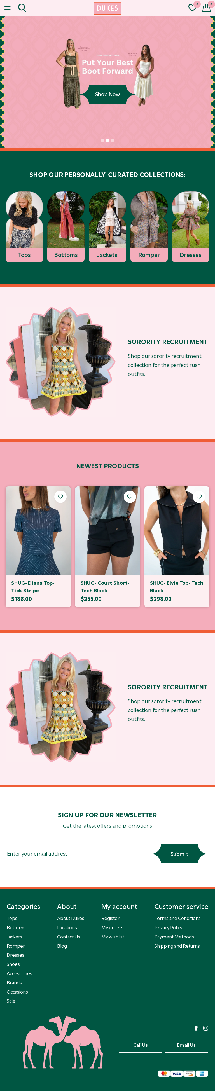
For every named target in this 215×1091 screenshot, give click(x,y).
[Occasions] (61, 362)
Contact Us (68, 937)
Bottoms (16, 927)
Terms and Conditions (178, 918)
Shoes (13, 964)
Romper (16, 946)
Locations (67, 927)
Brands (14, 982)
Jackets (14, 937)
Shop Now (107, 94)
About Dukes (70, 918)
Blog (62, 946)
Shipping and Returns (177, 946)
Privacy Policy (168, 927)
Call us (140, 1045)
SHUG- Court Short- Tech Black (105, 587)
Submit (179, 854)
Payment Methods (174, 937)
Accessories (19, 973)
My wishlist (112, 937)
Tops (12, 918)
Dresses (15, 955)
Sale (11, 1001)
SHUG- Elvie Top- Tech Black (177, 587)
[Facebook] (196, 1028)
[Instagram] (205, 1028)
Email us (186, 1045)
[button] (8, 8)
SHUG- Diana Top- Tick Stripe (33, 587)
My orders (112, 927)
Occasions (17, 992)
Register (110, 918)
